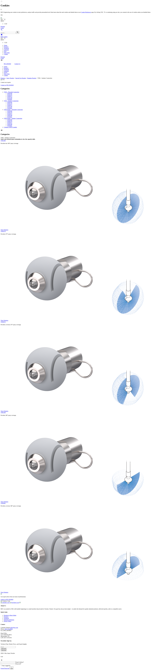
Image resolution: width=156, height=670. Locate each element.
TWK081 (9, 99)
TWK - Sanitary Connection (11, 101)
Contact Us (17, 64)
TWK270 (9, 95)
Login (2, 28)
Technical (6, 48)
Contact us (3, 85)
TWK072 (9, 96)
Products (6, 47)
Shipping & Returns (9, 619)
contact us (3, 599)
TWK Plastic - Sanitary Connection (13, 118)
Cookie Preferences (86, 12)
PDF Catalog (4, 36)
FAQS (5, 72)
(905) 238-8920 (9, 629)
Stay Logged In (6, 665)
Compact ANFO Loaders (10, 127)
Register (3, 26)
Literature (6, 49)
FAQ (5, 51)
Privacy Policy (7, 621)
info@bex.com (14, 627)
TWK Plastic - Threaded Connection (13, 109)
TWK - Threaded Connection (11, 92)
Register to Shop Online (10, 615)
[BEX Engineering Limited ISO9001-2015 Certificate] (20, 602)
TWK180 (9, 98)
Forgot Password (5, 668)
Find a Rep (7, 52)
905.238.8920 (7, 64)
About (5, 45)
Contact (6, 54)
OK (2, 15)
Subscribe (3, 648)
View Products (4, 229)
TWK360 (9, 93)
